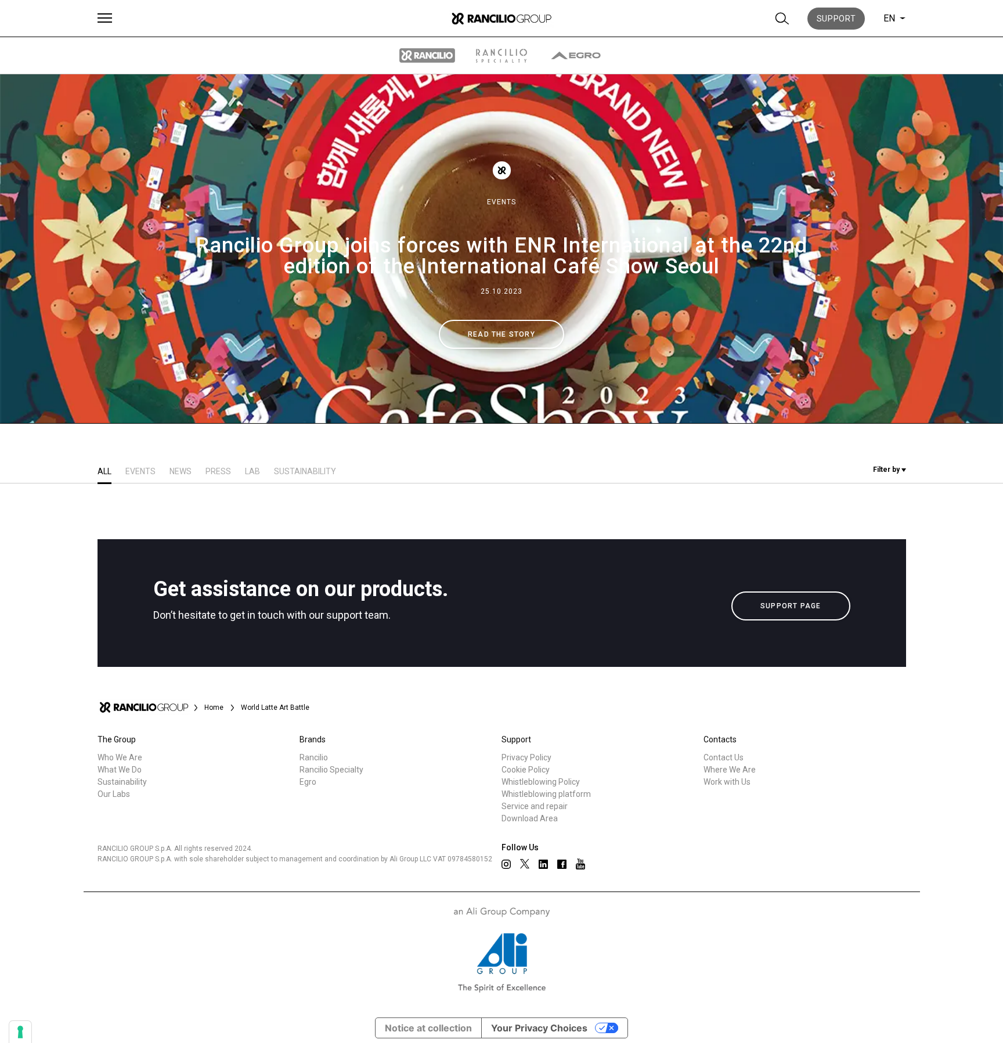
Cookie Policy (525, 769)
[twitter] (524, 863)
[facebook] (562, 864)
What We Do (120, 769)
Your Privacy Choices (539, 1028)
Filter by (887, 469)
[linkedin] (543, 864)
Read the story (501, 334)
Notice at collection (428, 1028)
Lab (252, 471)
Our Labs (114, 794)
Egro (308, 781)
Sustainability (305, 471)
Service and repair (534, 806)
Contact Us (723, 757)
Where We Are (729, 769)
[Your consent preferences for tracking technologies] (20, 1032)
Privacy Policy (526, 757)
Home (213, 707)
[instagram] (506, 864)
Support (836, 18)
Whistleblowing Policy (540, 781)
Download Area (529, 818)
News (180, 471)
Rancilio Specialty (331, 769)
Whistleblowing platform (546, 794)
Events (501, 202)
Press (218, 471)
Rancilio (314, 757)
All (104, 471)
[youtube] (580, 863)
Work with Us (727, 781)
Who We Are (120, 757)
